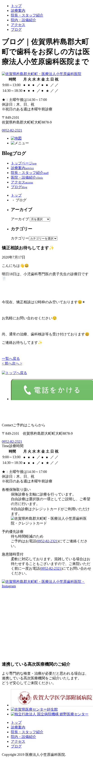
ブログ (16, 29)
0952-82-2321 (12, 130)
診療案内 (18, 10)
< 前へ (7, 363)
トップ (16, 6)
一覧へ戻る (11, 359)
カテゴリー (20, 238)
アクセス (18, 25)
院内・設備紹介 (23, 20)
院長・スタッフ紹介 (27, 15)
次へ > (17, 363)
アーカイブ (20, 219)
